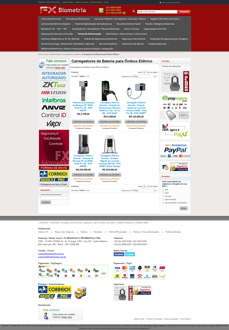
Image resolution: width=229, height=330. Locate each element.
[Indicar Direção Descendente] (157, 76)
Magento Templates (124, 223)
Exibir (140, 72)
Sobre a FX (43, 232)
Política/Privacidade (118, 232)
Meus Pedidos (68, 2)
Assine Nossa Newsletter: (51, 195)
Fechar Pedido (96, 2)
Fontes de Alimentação (52, 54)
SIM (166, 190)
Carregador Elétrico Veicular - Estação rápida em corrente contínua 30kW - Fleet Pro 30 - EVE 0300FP (136, 108)
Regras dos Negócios (64, 232)
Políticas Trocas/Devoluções (146, 232)
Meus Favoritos (82, 2)
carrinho (168, 2)
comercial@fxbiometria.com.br (52, 257)
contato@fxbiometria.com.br (51, 254)
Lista (87, 76)
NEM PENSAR (170, 199)
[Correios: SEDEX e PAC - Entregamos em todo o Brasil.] (54, 167)
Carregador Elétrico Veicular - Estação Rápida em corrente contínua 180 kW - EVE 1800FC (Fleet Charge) (110, 161)
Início (40, 54)
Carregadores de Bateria (71, 54)
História (84, 232)
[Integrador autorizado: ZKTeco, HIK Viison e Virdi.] (54, 72)
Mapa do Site (139, 319)
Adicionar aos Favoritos (83, 126)
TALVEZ (168, 196)
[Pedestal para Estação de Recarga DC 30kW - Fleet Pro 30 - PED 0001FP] (83, 82)
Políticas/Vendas (173, 232)
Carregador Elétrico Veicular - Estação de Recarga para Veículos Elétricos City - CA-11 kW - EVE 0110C (109, 108)
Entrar (106, 2)
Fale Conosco (185, 319)
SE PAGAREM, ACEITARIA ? (176, 203)
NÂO (167, 193)
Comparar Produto (83, 128)
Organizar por (126, 76)
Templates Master (142, 223)
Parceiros (98, 232)
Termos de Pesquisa (154, 319)
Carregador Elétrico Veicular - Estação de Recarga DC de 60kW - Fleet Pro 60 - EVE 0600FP (83, 161)
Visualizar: (75, 76)
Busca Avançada (171, 319)
